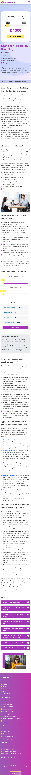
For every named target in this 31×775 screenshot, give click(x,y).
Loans (5, 689)
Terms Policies (7, 731)
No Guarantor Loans (9, 716)
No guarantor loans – (10, 490)
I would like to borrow (15, 276)
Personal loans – (8, 440)
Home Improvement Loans (11, 721)
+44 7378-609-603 (8, 749)
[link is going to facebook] (8, 757)
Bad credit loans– (9, 475)
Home (5, 684)
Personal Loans (8, 704)
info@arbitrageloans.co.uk (11, 751)
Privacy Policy (7, 739)
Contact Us (6, 693)
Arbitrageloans (18, 766)
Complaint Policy (8, 736)
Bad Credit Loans (8, 709)
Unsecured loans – (9, 450)
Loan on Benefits (8, 706)
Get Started (15, 327)
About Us (6, 686)
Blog (4, 691)
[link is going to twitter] (11, 757)
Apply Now (15, 773)
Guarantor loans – (9, 463)
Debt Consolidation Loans (11, 718)
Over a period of (15, 287)
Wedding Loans (8, 714)
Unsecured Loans (8, 711)
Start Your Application (15, 36)
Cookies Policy (7, 734)
